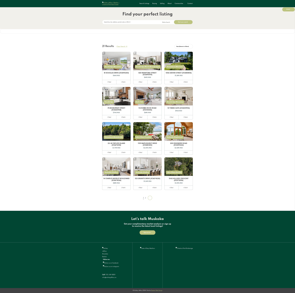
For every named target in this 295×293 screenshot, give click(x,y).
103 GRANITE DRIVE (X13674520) (147, 178)
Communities (179, 3)
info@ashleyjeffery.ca (109, 277)
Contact (190, 3)
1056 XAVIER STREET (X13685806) (179, 73)
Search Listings (144, 3)
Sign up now (147, 232)
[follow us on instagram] (111, 266)
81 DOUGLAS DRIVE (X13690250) (116, 73)
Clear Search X (122, 46)
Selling (162, 3)
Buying (154, 3)
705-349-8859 (110, 274)
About (170, 3)
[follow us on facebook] (110, 263)
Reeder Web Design (156, 290)
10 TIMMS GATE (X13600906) (178, 108)
